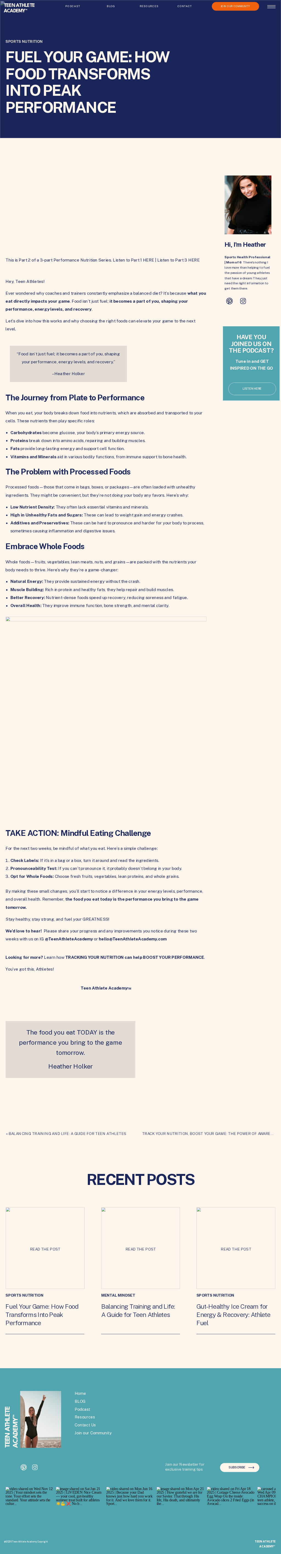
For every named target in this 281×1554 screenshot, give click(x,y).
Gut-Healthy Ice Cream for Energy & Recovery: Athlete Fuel (233, 1315)
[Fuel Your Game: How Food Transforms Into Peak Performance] (45, 1248)
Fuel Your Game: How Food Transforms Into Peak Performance (41, 1315)
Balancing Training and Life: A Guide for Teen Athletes (68, 1133)
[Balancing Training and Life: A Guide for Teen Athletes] (140, 1248)
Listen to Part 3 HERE (178, 259)
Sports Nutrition (24, 41)
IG (66, 939)
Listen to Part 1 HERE (133, 259)
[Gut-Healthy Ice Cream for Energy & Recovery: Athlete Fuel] (236, 1248)
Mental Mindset (118, 1295)
